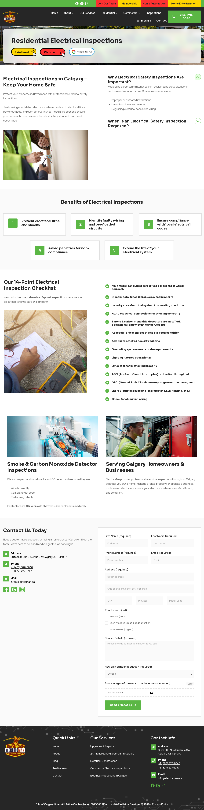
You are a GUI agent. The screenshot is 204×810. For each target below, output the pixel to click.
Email (14, 578)
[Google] (158, 786)
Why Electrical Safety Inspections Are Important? (146, 79)
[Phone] (6, 564)
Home (54, 13)
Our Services (87, 13)
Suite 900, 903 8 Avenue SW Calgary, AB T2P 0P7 (39, 557)
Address (16, 553)
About (67, 13)
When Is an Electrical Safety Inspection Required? (147, 123)
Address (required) (116, 569)
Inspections (154, 13)
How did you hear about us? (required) (128, 666)
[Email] (6, 578)
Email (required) (161, 553)
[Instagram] (163, 786)
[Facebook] (153, 786)
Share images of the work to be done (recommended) (138, 683)
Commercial (130, 13)
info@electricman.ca (23, 582)
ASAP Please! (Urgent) (121, 629)
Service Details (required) (121, 638)
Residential (108, 13)
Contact (161, 20)
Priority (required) (116, 610)
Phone (15, 563)
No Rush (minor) (118, 616)
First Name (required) (118, 536)
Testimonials (143, 20)
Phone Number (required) (120, 553)
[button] (154, 77)
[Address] (6, 554)
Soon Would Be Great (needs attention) (130, 622)
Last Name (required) (164, 536)
